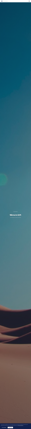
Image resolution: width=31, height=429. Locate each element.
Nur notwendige (4, 427)
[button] (29, 1)
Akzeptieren (10, 427)
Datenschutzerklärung (20, 425)
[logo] (4, 1)
